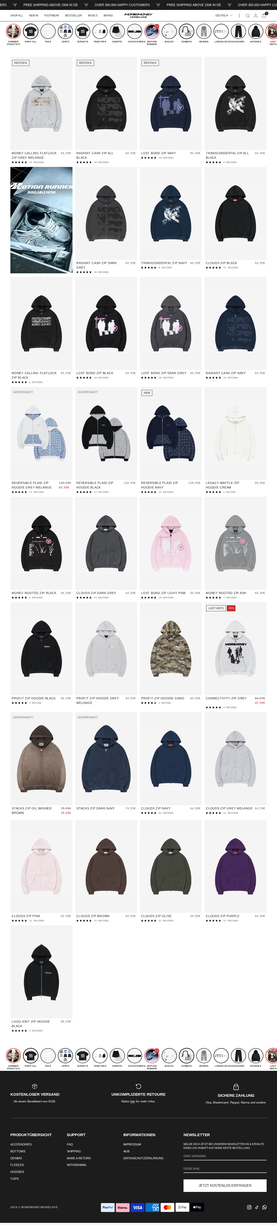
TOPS (14, 1178)
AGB (126, 1151)
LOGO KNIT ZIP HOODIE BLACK (31, 1024)
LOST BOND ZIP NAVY (158, 153)
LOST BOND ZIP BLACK (94, 373)
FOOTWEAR (51, 15)
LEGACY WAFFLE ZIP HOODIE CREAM (222, 485)
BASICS (93, 15)
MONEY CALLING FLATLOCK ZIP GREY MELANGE (34, 155)
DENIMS (16, 1158)
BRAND (108, 15)
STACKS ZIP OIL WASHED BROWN (32, 811)
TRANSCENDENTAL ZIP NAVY (164, 263)
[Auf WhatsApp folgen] (264, 1207)
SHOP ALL (16, 15)
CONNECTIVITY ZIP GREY (226, 698)
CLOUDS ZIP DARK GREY (96, 593)
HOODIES (17, 1172)
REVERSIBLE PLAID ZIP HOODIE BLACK (94, 485)
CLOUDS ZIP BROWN (93, 916)
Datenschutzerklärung (143, 1158)
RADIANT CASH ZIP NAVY (226, 373)
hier (132, 1101)
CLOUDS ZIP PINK (26, 916)
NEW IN (33, 15)
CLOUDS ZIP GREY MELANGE (229, 808)
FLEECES (17, 1165)
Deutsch (222, 15)
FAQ (70, 1144)
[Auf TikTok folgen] (257, 1207)
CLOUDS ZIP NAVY (155, 808)
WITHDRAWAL (77, 1165)
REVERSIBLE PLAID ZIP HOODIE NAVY (159, 485)
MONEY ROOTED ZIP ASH (226, 593)
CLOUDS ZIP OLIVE (156, 916)
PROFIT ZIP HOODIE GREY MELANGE (97, 701)
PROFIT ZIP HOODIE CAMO (162, 698)
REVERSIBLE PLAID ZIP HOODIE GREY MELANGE (32, 485)
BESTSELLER (73, 15)
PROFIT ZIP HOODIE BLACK (34, 698)
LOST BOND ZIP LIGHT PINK (163, 593)
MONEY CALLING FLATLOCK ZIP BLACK (34, 375)
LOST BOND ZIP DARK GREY (163, 373)
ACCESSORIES (20, 1144)
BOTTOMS (17, 1151)
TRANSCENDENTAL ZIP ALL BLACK (227, 155)
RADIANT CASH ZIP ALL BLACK (94, 155)
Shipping (74, 1151)
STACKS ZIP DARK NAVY (95, 808)
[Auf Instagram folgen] (249, 1207)
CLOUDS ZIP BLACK (221, 263)
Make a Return (79, 1158)
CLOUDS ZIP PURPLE (223, 916)
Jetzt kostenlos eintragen (225, 1185)
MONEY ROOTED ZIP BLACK (34, 593)
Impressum (132, 1144)
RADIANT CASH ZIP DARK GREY (96, 265)
